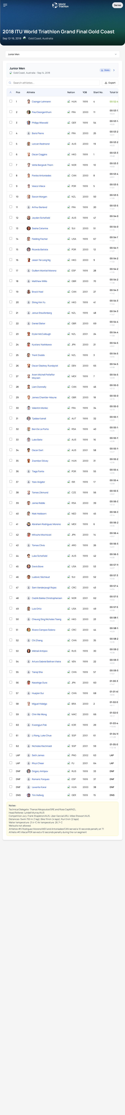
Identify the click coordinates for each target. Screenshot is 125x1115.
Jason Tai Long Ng (41, 260)
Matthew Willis (39, 281)
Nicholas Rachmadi (42, 746)
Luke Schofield (39, 555)
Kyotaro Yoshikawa (42, 344)
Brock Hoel (37, 291)
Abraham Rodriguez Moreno (46, 524)
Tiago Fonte (38, 471)
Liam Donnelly (39, 386)
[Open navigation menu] (5, 5)
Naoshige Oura (39, 682)
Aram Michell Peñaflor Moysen (43, 376)
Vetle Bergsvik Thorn (42, 164)
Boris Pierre (38, 133)
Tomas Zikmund (40, 492)
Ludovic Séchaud (41, 576)
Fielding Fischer (40, 238)
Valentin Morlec (40, 407)
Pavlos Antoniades (41, 175)
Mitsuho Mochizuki (41, 534)
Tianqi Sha (37, 672)
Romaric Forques (40, 779)
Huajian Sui (38, 693)
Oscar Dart (37, 450)
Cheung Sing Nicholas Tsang (46, 619)
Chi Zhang (37, 640)
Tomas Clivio (38, 545)
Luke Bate (37, 439)
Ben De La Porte (40, 429)
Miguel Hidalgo (39, 703)
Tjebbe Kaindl (39, 418)
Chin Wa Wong (39, 714)
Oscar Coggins (39, 154)
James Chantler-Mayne (44, 397)
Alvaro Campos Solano (43, 629)
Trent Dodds (38, 355)
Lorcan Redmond (40, 143)
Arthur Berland (39, 207)
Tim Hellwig (38, 795)
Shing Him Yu (38, 302)
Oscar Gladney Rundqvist (45, 365)
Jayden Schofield (41, 217)
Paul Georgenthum (41, 112)
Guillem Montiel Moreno (44, 270)
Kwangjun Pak (39, 724)
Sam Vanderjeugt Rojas (44, 587)
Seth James (38, 755)
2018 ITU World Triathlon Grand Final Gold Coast (59, 31)
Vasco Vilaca (38, 186)
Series (117, 5)
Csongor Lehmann (41, 101)
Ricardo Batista (40, 249)
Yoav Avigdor (38, 481)
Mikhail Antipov (40, 650)
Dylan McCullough (41, 333)
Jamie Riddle (38, 503)
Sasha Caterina (40, 228)
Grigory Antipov (40, 771)
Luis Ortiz (37, 608)
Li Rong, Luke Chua (41, 735)
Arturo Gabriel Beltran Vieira (46, 661)
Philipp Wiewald (40, 122)
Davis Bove (37, 566)
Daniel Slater (38, 323)
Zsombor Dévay (40, 460)
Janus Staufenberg (42, 312)
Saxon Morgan (39, 196)
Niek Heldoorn (39, 513)
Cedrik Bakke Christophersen (47, 598)
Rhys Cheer (38, 763)
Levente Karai (39, 787)
